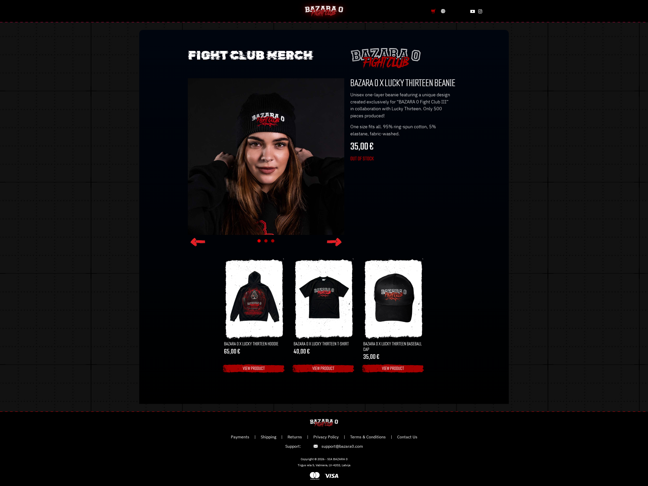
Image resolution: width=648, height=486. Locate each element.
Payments (240, 437)
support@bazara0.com (342, 446)
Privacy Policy (326, 437)
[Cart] (433, 11)
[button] (198, 242)
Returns (295, 437)
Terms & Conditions (368, 437)
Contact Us (407, 437)
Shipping (268, 437)
